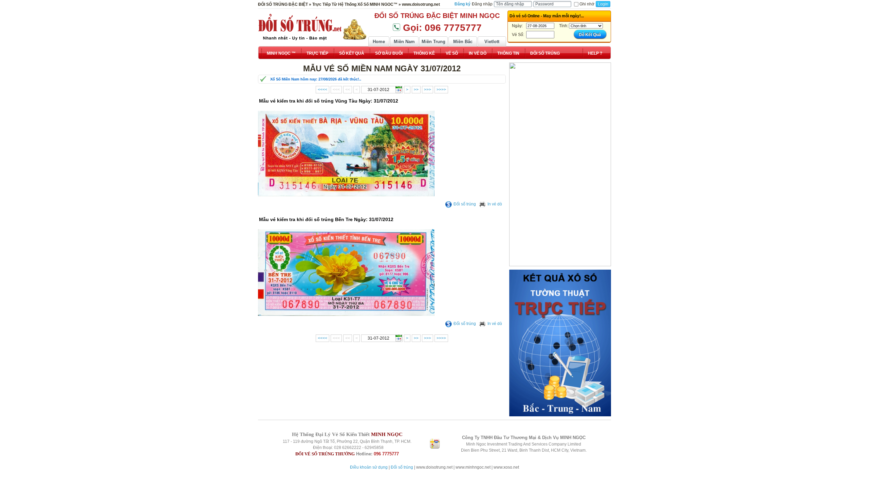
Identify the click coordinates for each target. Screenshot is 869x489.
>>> (427, 89)
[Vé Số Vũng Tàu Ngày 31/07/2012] (346, 195)
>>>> (441, 89)
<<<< (322, 89)
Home (379, 41)
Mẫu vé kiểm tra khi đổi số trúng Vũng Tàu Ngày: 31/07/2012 (328, 101)
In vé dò (494, 204)
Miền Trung (433, 41)
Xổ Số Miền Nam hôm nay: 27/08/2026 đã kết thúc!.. (315, 79)
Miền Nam (404, 41)
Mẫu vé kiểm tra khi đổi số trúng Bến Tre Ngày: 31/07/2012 (326, 219)
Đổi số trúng (465, 204)
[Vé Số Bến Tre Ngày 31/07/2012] (346, 314)
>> (416, 89)
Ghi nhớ (586, 4)
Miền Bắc (463, 41)
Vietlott (491, 41)
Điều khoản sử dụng (369, 467)
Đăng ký (462, 4)
